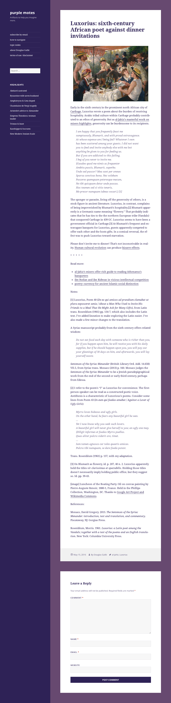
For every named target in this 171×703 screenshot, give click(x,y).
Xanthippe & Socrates (20, 128)
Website (75, 665)
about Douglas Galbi (19, 50)
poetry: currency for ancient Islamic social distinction (107, 283)
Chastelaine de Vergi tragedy (23, 105)
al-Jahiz (115, 554)
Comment (76, 597)
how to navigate (17, 39)
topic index (15, 45)
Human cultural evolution (90, 247)
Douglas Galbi (100, 554)
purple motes (22, 12)
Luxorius (123, 554)
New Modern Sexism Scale (22, 133)
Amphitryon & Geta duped (22, 100)
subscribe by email (19, 34)
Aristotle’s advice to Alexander (24, 110)
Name (74, 639)
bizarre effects (130, 247)
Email (74, 652)
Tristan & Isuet (17, 123)
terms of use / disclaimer (21, 55)
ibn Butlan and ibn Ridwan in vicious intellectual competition (112, 279)
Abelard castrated (18, 90)
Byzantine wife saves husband (24, 95)
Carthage (75, 111)
